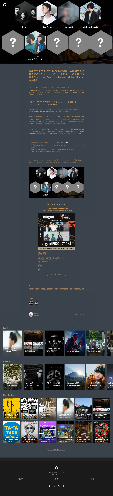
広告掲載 (56, 478)
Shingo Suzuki (77, 289)
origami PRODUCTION (64, 289)
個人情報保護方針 (56, 479)
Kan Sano (37, 289)
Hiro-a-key (31, 289)
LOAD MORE (56, 449)
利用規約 (20, 479)
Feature (6, 328)
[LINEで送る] (74, 322)
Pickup (6, 361)
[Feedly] (63, 486)
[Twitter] (54, 486)
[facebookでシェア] (39, 322)
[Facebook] (49, 486)
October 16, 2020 (56, 151)
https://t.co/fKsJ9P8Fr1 (56, 149)
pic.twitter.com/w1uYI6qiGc (68, 149)
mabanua (43, 289)
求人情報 (92, 478)
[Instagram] (58, 486)
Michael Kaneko (49, 289)
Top (29, 67)
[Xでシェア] (56, 322)
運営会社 (92, 479)
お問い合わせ (20, 478)
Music (33, 67)
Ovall (71, 289)
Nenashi (56, 289)
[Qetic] (5, 5)
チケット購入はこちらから (56, 274)
